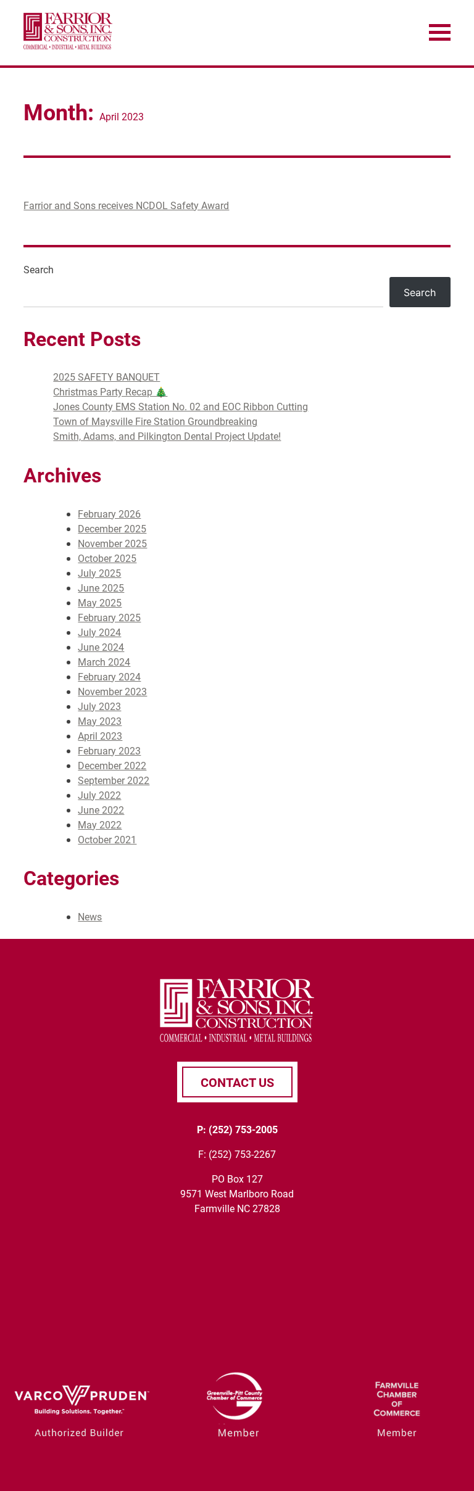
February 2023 (109, 750)
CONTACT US (237, 1082)
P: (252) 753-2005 (237, 1129)
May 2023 (100, 720)
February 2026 (109, 513)
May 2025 (100, 602)
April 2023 (100, 735)
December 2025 (112, 528)
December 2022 (112, 765)
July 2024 (99, 632)
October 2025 (107, 557)
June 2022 (101, 809)
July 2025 (99, 572)
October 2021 (107, 839)
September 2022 (113, 780)
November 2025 (112, 543)
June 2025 (101, 587)
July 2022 (99, 794)
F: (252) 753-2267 (237, 1153)
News (90, 916)
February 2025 (109, 617)
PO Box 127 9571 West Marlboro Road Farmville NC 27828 (237, 1193)
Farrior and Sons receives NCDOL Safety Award (126, 205)
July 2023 (99, 706)
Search (38, 269)
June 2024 (101, 646)
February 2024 (109, 676)
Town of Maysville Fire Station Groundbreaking (155, 421)
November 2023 (112, 691)
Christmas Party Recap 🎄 (110, 391)
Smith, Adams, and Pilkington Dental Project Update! (167, 435)
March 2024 (104, 661)
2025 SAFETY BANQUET (106, 376)
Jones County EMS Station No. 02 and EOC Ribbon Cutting (180, 406)
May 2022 (100, 824)
